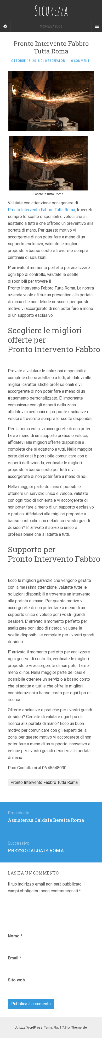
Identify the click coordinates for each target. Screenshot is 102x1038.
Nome (15, 935)
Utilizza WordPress (28, 1027)
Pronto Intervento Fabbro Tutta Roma (41, 209)
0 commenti (81, 61)
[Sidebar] (5, 26)
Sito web (16, 979)
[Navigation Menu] (97, 26)
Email (14, 957)
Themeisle (79, 1027)
